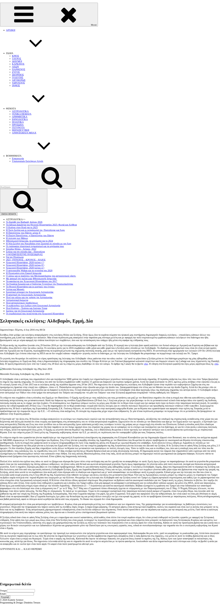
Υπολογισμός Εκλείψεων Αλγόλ (27, 161)
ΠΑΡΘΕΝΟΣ (18, 69)
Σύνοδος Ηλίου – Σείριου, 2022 (21, 249)
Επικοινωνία (18, 158)
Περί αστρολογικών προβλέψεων (22, 303)
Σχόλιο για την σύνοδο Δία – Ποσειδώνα (25, 251)
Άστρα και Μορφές (15, 289)
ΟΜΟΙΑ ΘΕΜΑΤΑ (8, 214)
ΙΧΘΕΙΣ (16, 85)
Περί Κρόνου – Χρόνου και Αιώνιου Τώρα (26, 308)
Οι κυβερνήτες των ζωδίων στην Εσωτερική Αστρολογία (33, 305)
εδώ (146, 364)
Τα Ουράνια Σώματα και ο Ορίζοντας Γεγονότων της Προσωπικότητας (39, 284)
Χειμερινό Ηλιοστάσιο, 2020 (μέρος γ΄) (25, 262)
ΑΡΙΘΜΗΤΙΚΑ (19, 116)
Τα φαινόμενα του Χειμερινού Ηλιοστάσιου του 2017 (31, 281)
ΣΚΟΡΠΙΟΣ (18, 74)
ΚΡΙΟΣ (15, 56)
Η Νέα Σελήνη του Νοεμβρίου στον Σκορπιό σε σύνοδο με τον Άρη (38, 243)
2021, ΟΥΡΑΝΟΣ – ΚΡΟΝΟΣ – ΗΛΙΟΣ (25, 259)
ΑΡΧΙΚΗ (10, 30)
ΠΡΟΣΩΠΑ (18, 124)
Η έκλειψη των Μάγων (17, 238)
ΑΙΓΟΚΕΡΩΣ (18, 80)
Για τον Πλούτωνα (14, 257)
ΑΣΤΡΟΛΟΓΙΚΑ (20, 111)
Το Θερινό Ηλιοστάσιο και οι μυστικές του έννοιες (30, 286)
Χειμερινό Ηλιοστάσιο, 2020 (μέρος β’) (25, 265)
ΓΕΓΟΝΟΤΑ (18, 127)
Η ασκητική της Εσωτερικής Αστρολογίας (26, 294)
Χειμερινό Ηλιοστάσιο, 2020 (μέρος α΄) (25, 268)
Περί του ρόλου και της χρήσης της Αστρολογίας (29, 297)
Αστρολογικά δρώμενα (17, 300)
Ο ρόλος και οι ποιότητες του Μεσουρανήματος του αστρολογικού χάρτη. (41, 276)
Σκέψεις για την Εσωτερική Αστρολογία (25, 311)
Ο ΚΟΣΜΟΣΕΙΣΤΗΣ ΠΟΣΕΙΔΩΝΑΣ (24, 254)
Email (3, 593)
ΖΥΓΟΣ (16, 72)
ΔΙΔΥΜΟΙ (17, 61)
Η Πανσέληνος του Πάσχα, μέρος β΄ (23, 233)
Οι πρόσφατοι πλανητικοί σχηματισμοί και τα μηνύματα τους (35, 246)
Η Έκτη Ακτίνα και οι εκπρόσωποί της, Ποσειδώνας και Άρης (35, 230)
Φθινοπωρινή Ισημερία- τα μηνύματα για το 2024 (29, 241)
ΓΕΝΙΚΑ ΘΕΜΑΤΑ (21, 114)
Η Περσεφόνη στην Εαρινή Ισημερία (23, 273)
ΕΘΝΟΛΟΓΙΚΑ (20, 119)
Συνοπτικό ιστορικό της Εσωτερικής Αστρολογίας (29, 292)
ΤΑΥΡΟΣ (16, 58)
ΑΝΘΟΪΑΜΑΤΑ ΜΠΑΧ (24, 132)
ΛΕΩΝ (15, 66)
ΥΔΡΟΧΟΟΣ (18, 83)
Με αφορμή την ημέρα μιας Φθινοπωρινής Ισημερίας (31, 278)
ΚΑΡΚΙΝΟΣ (18, 64)
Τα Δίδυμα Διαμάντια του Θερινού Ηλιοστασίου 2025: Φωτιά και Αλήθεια (41, 224)
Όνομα (3, 590)
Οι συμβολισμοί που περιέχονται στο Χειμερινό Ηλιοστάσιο (35, 313)
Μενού (94, 25)
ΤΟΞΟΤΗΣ (17, 77)
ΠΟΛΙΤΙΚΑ (18, 122)
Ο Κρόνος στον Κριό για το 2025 (22, 227)
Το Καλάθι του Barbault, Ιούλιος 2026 (24, 222)
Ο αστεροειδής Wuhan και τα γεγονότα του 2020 (29, 270)
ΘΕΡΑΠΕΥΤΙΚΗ (20, 130)
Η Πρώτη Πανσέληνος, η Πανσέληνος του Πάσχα (30, 235)
